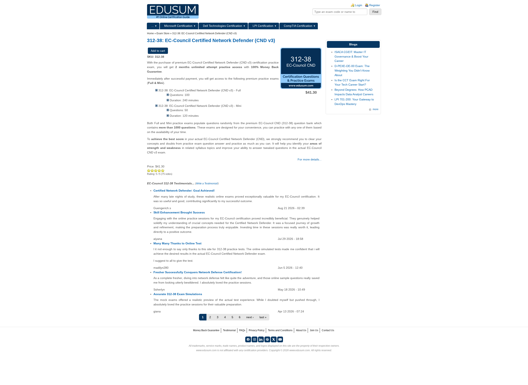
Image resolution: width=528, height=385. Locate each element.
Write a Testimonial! (207, 183)
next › (250, 317)
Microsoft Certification (178, 25)
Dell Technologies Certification (222, 25)
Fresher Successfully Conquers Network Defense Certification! (197, 272)
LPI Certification (263, 25)
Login (358, 5)
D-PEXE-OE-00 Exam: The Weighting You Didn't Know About (352, 70)
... (152, 25)
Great (159, 170)
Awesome (163, 170)
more (375, 109)
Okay (152, 170)
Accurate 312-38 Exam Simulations (177, 294)
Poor (149, 170)
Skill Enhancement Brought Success (179, 212)
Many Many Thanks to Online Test (177, 243)
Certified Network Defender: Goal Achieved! (184, 190)
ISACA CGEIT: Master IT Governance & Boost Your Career (351, 56)
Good (156, 170)
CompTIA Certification (298, 25)
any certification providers (253, 350)
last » (262, 317)
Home (150, 33)
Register (374, 5)
